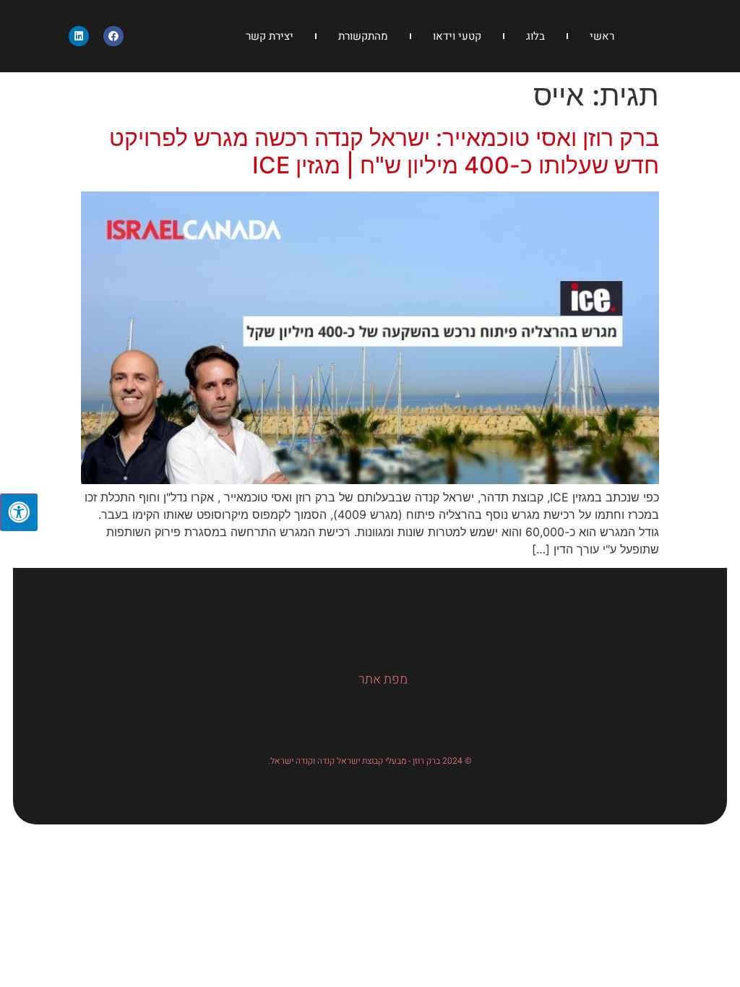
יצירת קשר (269, 36)
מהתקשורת (363, 36)
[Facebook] (113, 36)
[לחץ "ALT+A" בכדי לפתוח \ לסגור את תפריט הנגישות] (19, 512)
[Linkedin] (79, 36)
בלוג (535, 36)
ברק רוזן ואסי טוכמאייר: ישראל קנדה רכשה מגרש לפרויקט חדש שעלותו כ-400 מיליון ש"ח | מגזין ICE (384, 151)
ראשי (602, 36)
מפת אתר (383, 679)
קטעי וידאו (457, 36)
